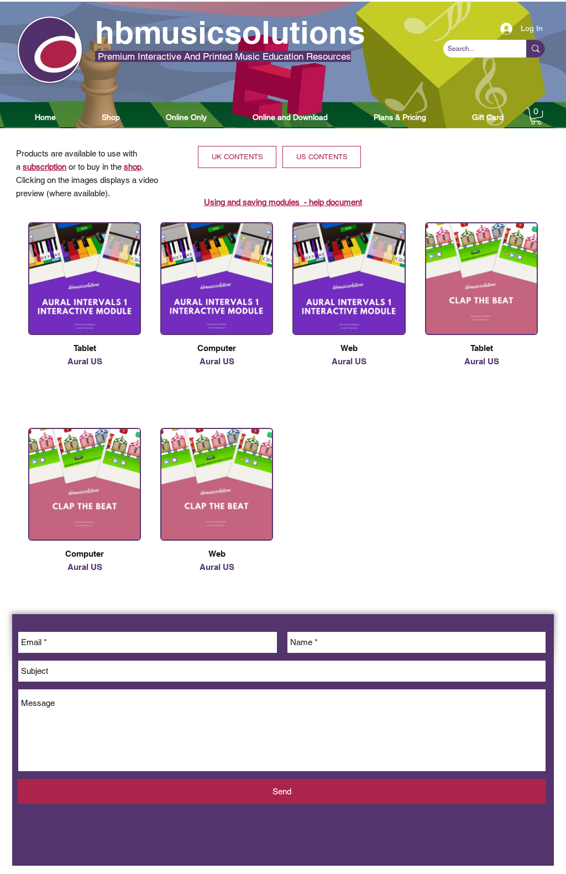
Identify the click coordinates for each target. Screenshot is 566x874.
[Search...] (535, 48)
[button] (45, 117)
